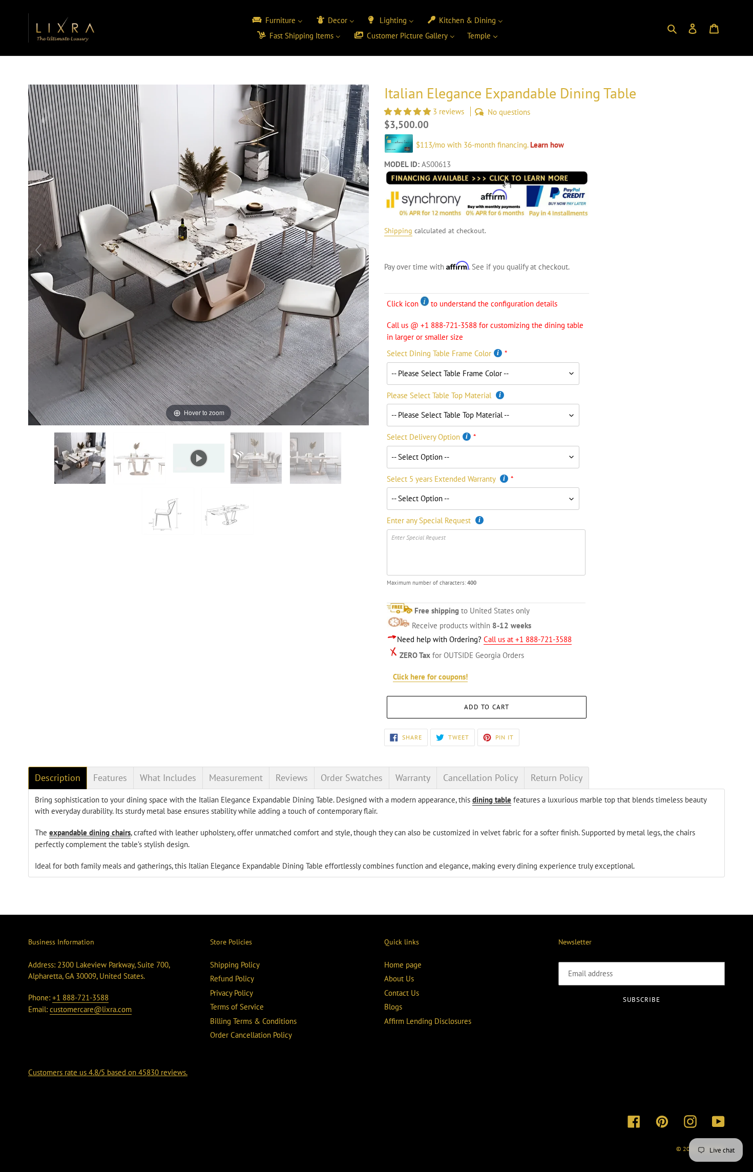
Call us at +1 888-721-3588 (528, 639)
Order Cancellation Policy (251, 1035)
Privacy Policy (231, 993)
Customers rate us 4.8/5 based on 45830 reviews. (107, 1072)
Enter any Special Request (430, 520)
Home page (403, 965)
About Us (399, 978)
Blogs (393, 1007)
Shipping (398, 230)
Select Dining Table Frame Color (439, 353)
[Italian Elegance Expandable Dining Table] (140, 458)
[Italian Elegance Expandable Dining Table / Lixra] (81, 458)
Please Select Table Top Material (440, 395)
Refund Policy (232, 978)
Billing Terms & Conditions (253, 1021)
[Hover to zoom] (198, 254)
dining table (491, 800)
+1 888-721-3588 (80, 997)
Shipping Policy (235, 965)
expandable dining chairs (90, 832)
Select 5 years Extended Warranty (442, 479)
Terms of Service (237, 1007)
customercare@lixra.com (91, 1009)
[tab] (57, 778)
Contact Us (401, 993)
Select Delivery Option (423, 437)
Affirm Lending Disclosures (427, 1021)
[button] (408, 111)
